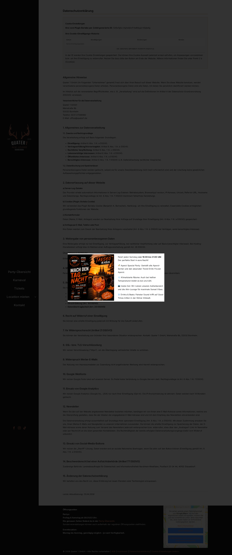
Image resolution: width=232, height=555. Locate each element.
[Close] (160, 257)
